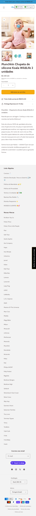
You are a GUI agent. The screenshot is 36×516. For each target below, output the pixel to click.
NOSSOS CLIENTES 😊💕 (12, 205)
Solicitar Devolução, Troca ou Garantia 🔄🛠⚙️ (17, 179)
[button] (4, 7)
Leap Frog (7, 286)
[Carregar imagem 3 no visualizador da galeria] (29, 56)
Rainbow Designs (9, 380)
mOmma (6, 333)
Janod (5, 260)
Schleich (6, 388)
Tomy (5, 423)
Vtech (5, 444)
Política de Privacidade (11, 188)
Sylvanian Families (9, 410)
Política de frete (19, 512)
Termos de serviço (25, 509)
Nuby (5, 358)
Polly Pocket (7, 371)
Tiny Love (7, 414)
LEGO (5, 290)
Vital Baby (7, 440)
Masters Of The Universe (11, 307)
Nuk (5, 363)
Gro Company (8, 243)
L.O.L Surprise (8, 299)
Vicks (5, 435)
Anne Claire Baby (13, 506)
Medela (6, 316)
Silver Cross (7, 397)
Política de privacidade (13, 509)
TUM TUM (7, 431)
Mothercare (7, 337)
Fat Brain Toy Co (9, 217)
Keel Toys (7, 269)
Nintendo (7, 354)
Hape (5, 247)
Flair (5, 230)
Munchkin (7, 346)
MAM (5, 303)
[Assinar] (28, 456)
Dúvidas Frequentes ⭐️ (11, 201)
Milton (6, 324)
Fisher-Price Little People (11, 226)
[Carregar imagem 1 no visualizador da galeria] (7, 56)
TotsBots (6, 427)
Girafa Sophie (8, 239)
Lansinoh (7, 282)
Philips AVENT (8, 367)
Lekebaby (7, 294)
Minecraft (7, 329)
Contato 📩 (7, 173)
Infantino (7, 256)
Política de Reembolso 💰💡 (12, 184)
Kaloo (5, 264)
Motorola (7, 341)
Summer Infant (8, 405)
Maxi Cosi (7, 311)
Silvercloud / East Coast (11, 393)
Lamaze (6, 277)
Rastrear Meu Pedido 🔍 (11, 197)
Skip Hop (7, 401)
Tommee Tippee (9, 418)
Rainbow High (8, 384)
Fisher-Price (7, 222)
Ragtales (6, 376)
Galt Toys (7, 235)
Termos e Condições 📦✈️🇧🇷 (13, 193)
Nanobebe (7, 350)
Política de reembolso (25, 506)
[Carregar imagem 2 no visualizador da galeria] (18, 56)
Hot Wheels (7, 252)
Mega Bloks (7, 320)
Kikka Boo (7, 273)
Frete (2, 78)
